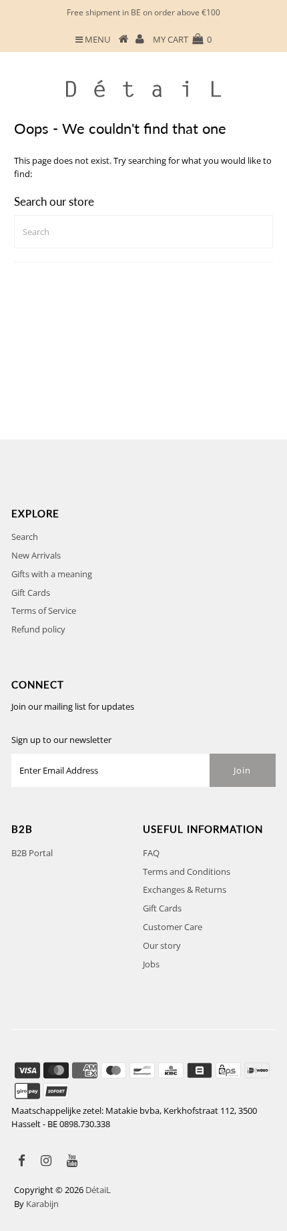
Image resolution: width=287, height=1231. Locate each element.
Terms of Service (43, 610)
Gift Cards (30, 593)
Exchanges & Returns (184, 889)
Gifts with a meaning (51, 574)
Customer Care (172, 927)
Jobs (151, 964)
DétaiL (98, 1190)
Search (24, 537)
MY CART (182, 39)
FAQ (151, 853)
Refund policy (38, 629)
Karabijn (42, 1204)
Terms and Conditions (186, 871)
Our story (162, 945)
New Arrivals (36, 555)
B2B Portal (32, 853)
